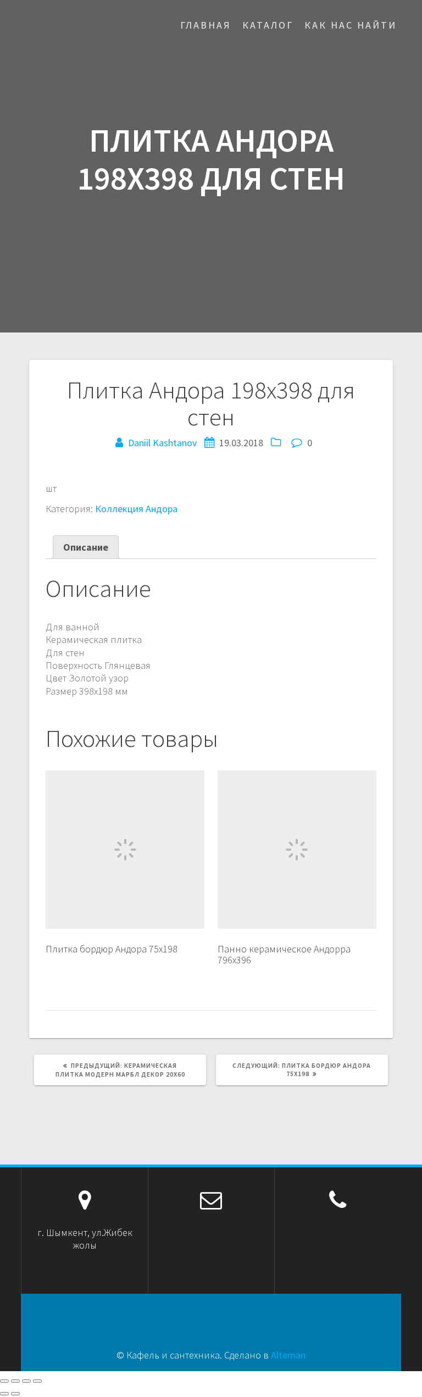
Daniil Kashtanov (162, 442)
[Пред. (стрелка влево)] (4, 1393)
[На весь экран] (26, 1381)
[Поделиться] (15, 1381)
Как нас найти (350, 25)
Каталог (267, 25)
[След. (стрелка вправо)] (15, 1393)
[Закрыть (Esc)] (4, 1381)
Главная (205, 25)
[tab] (86, 547)
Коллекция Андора (136, 508)
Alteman (288, 1355)
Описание (85, 547)
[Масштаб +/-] (37, 1381)
